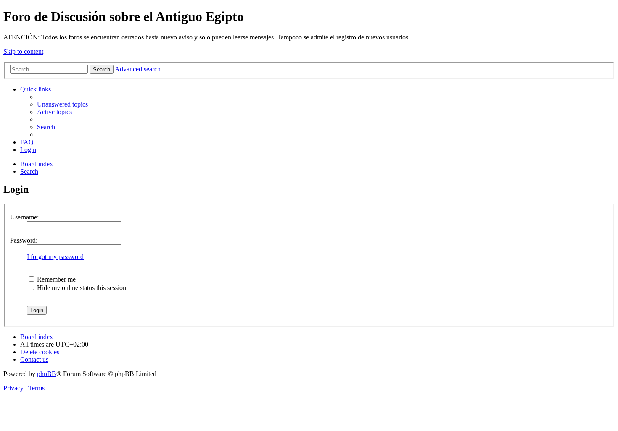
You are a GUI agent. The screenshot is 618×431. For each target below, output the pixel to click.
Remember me (55, 279)
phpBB (46, 373)
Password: (23, 240)
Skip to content (23, 51)
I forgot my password (55, 256)
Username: (24, 217)
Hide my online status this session (80, 287)
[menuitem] (62, 104)
